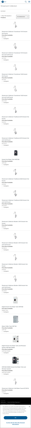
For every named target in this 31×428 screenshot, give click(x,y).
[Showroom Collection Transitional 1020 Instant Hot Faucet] (15, 67)
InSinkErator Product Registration (8, 404)
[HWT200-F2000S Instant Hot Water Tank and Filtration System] (15, 360)
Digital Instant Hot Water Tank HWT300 (12, 307)
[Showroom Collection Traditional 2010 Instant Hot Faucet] (15, 110)
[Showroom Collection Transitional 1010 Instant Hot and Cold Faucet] (15, 46)
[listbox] (22, 16)
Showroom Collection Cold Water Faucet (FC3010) (15, 388)
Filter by (3, 11)
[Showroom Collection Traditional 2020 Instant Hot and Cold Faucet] (15, 193)
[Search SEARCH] (26, 1)
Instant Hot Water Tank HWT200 (10, 159)
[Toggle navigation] (29, 1)
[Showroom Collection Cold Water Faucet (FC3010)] (15, 381)
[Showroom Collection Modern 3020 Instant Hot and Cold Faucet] (15, 278)
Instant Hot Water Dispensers (13, 402)
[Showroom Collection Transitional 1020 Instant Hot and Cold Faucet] (15, 88)
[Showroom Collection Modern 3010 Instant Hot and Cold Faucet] (15, 236)
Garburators (3, 402)
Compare (6, 38)
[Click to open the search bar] (26, 1)
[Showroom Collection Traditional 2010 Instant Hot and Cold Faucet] (15, 131)
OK (15, 417)
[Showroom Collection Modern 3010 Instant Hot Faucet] (15, 214)
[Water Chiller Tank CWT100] (15, 319)
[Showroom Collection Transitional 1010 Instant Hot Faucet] (15, 24)
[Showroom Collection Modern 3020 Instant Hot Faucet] (15, 257)
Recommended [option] (21, 16)
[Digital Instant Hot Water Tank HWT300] (15, 300)
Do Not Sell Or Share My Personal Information (15, 423)
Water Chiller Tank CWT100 (9, 326)
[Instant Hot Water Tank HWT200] (15, 152)
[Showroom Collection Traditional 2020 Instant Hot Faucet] (15, 172)
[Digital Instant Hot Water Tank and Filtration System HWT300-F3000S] (15, 338)
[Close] (29, 406)
